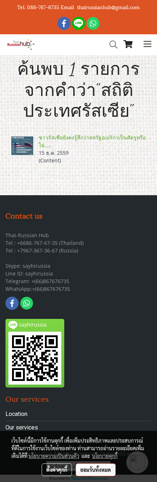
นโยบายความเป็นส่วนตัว (53, 455)
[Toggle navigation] (147, 44)
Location (16, 413)
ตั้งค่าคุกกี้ (56, 469)
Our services (21, 427)
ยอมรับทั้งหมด (95, 469)
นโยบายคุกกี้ (105, 455)
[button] (111, 45)
